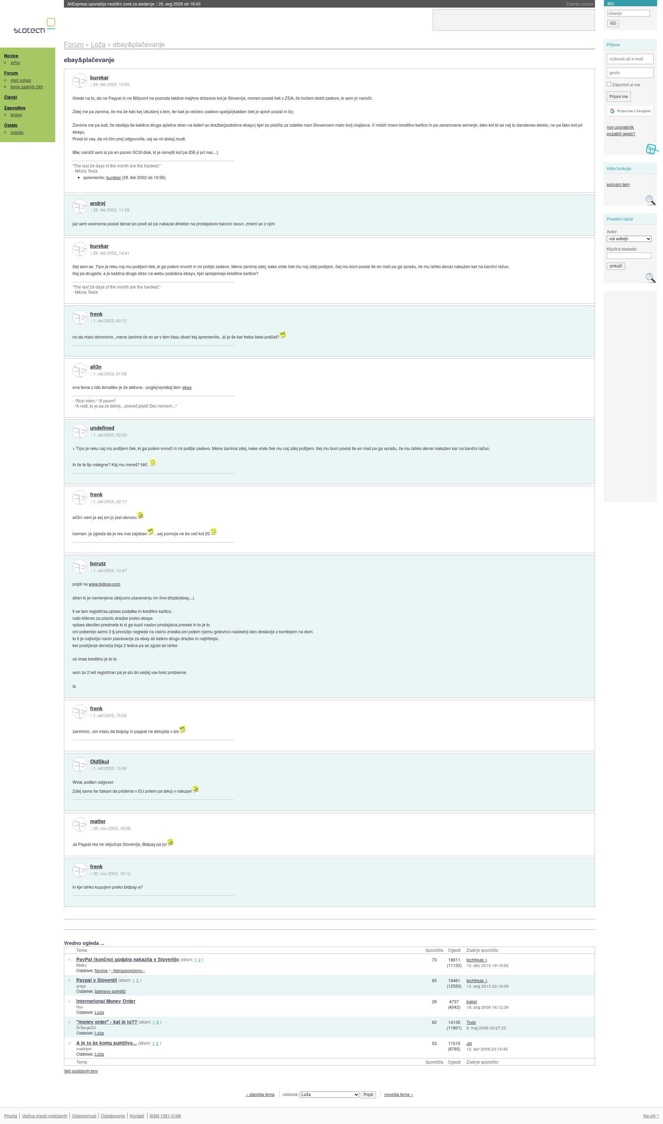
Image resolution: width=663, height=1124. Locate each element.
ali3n (96, 366)
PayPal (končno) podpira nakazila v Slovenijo (127, 959)
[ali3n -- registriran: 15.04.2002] (80, 370)
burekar (99, 77)
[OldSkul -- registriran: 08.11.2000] (80, 765)
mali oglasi (21, 80)
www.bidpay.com (104, 584)
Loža (99, 1012)
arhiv (15, 62)
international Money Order (105, 1001)
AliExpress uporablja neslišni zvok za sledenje (134, 4)
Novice (11, 55)
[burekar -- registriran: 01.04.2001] (80, 81)
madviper (84, 1048)
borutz (98, 563)
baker (472, 1001)
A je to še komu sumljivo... (106, 1042)
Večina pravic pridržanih (44, 1115)
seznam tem (618, 184)
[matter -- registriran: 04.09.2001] (80, 824)
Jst (469, 1043)
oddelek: (291, 1094)
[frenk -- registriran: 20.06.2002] (80, 317)
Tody (471, 1022)
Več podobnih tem (81, 1071)
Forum (11, 73)
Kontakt (137, 1115)
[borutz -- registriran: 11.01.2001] (80, 566)
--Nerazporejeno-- (128, 970)
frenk (96, 314)
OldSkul (99, 761)
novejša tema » (398, 1094)
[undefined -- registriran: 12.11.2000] (80, 431)
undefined (102, 427)
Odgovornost (84, 1115)
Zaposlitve (15, 108)
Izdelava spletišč (110, 991)
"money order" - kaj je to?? (106, 1021)
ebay (187, 387)
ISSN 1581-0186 (165, 1115)
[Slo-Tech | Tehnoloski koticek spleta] (35, 27)
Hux (79, 1006)
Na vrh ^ (651, 1115)
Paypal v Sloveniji (96, 980)
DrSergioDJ (86, 1027)
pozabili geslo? (621, 133)
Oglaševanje (113, 1115)
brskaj (16, 114)
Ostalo (11, 125)
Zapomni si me (625, 84)
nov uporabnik (620, 127)
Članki (10, 97)
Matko (81, 965)
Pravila (10, 1115)
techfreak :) (477, 959)
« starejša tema (260, 1094)
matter (98, 821)
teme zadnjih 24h (27, 86)
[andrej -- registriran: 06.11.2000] (80, 206)
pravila (17, 132)
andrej (97, 203)
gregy (81, 985)
